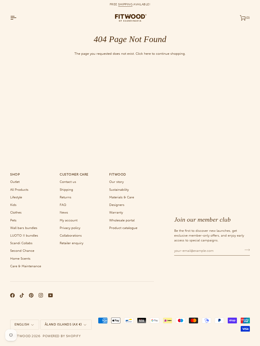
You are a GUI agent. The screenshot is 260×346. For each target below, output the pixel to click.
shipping (125, 4)
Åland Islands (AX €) (63, 324)
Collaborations (71, 235)
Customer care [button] (74, 174)
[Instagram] (41, 295)
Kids (13, 205)
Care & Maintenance (25, 266)
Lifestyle (16, 197)
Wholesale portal (122, 220)
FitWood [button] (117, 174)
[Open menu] (17, 18)
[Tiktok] (22, 295)
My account (68, 220)
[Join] (245, 250)
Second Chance (22, 251)
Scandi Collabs (21, 243)
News (64, 212)
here (147, 53)
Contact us (68, 182)
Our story (116, 182)
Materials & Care (121, 197)
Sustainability (119, 189)
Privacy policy (70, 228)
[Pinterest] (31, 295)
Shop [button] (15, 174)
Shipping (66, 189)
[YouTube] (50, 295)
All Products (19, 189)
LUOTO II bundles (24, 235)
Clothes (16, 212)
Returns (65, 197)
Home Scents (20, 258)
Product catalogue (123, 228)
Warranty (116, 212)
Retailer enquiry (71, 243)
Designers (116, 205)
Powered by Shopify (61, 336)
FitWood (22, 336)
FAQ (63, 205)
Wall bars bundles (23, 228)
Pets (13, 220)
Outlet (15, 182)
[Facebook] (12, 295)
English (21, 324)
